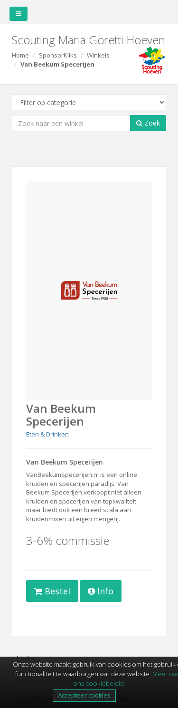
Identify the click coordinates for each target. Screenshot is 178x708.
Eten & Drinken (47, 434)
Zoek (151, 122)
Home (20, 55)
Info (104, 591)
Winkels (98, 55)
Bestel (56, 591)
